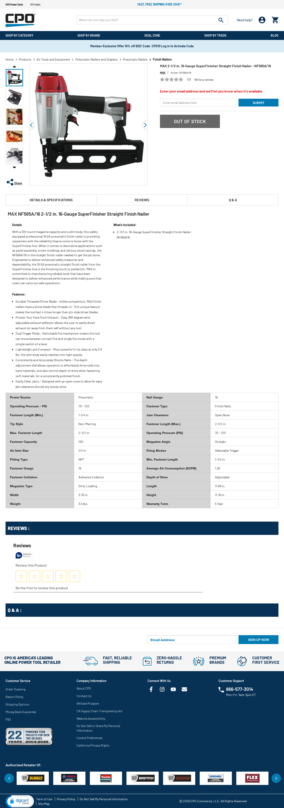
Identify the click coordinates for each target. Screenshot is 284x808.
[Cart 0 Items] (275, 19)
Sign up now (258, 639)
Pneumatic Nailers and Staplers (96, 59)
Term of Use (44, 799)
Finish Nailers (162, 59)
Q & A (233, 200)
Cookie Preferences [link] (90, 738)
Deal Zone (152, 35)
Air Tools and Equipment (53, 59)
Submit (258, 103)
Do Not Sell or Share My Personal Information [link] (98, 728)
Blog (274, 35)
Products (25, 59)
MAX (163, 72)
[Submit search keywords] (221, 20)
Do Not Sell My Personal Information (104, 799)
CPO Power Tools (14, 4)
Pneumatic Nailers (135, 59)
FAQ (8, 719)
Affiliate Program (88, 703)
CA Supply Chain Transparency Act (99, 711)
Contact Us (84, 696)
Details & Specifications (51, 200)
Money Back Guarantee (21, 712)
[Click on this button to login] (262, 20)
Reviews (142, 200)
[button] (14, 78)
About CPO (84, 688)
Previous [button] (14, 66)
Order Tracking (15, 689)
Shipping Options (17, 704)
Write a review (203, 79)
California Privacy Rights (93, 745)
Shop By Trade (215, 35)
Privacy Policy (66, 799)
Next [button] (14, 167)
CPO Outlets (35, 4)
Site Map (44, 804)
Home (10, 59)
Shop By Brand (88, 35)
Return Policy (14, 697)
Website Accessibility (91, 718)
